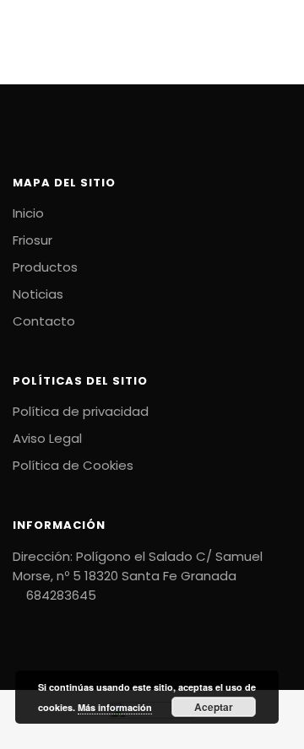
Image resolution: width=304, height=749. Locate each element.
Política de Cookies (73, 465)
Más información (115, 707)
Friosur (32, 240)
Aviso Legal (47, 438)
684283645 (59, 595)
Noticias (38, 294)
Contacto (44, 321)
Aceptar (213, 706)
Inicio (28, 213)
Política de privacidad (81, 411)
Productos (45, 267)
